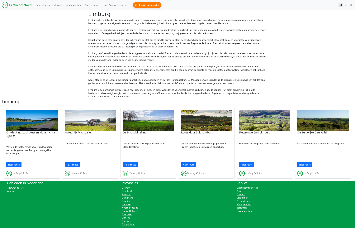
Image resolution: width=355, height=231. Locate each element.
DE (351, 5)
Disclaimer (242, 197)
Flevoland (127, 191)
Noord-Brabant (130, 207)
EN (346, 5)
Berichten (242, 207)
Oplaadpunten (244, 211)
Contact (241, 194)
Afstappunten (244, 204)
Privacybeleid (243, 201)
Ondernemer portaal (247, 187)
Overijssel (127, 214)
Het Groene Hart (15, 187)
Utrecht (126, 217)
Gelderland (127, 197)
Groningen (127, 201)
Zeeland (126, 221)
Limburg (126, 204)
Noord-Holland (129, 211)
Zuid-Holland (128, 224)
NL (341, 5)
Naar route (14, 164)
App (239, 191)
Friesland (126, 194)
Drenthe (126, 187)
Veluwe (11, 191)
